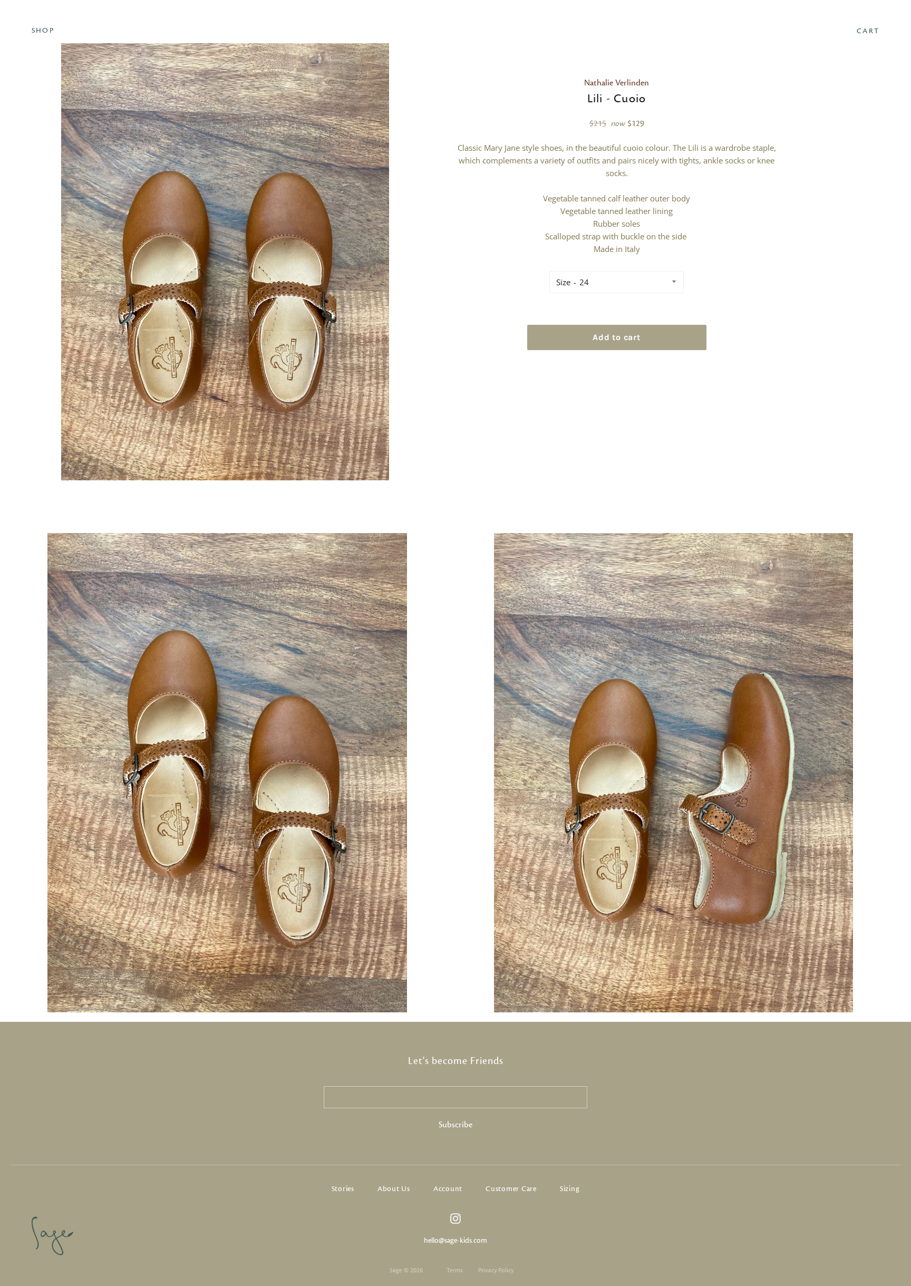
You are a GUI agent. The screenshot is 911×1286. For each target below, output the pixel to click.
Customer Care (511, 1189)
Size (563, 282)
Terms (454, 1270)
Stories (343, 1189)
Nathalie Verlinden (616, 83)
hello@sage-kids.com (455, 1240)
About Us (393, 1189)
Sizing (570, 1189)
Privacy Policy (495, 1270)
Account (447, 1189)
